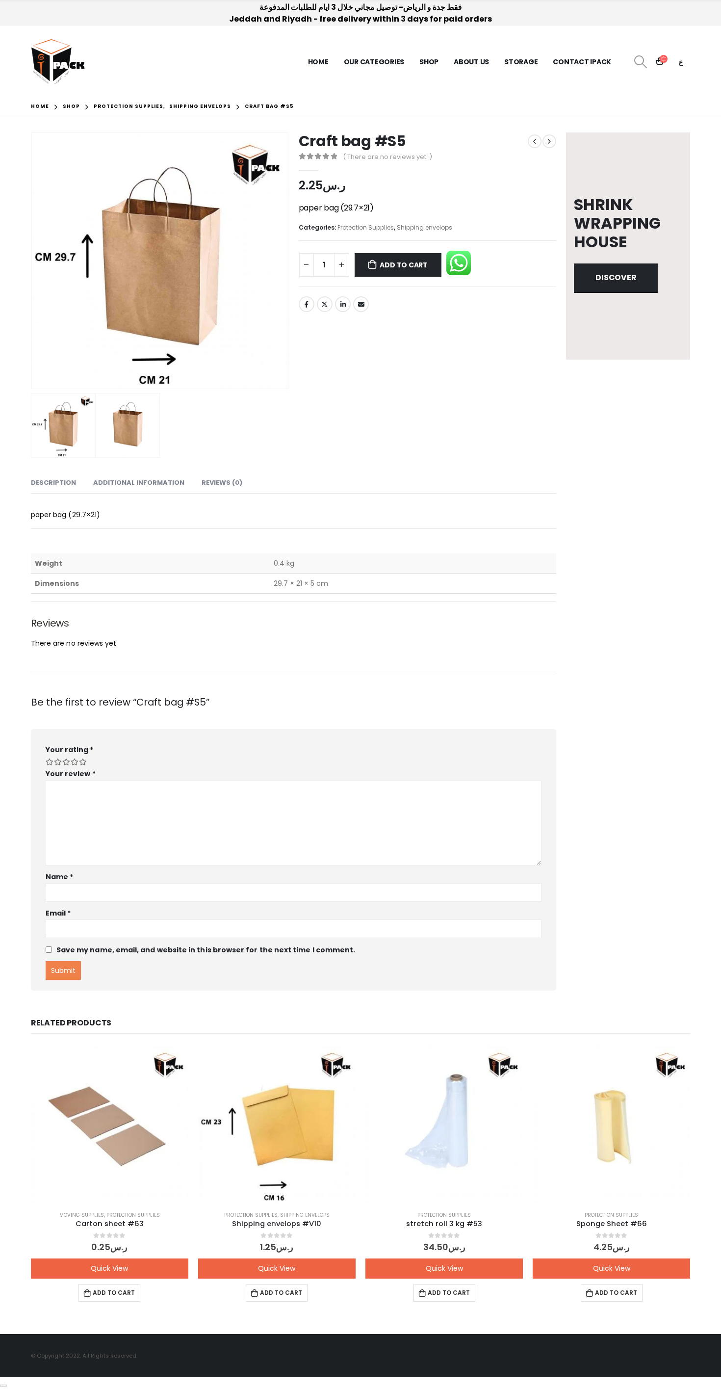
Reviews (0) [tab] (222, 482)
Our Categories (374, 62)
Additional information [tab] (138, 482)
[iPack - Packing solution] (58, 62)
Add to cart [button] (114, 1292)
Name (59, 877)
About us (471, 62)
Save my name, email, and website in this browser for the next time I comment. (205, 950)
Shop (428, 62)
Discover (615, 277)
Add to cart (404, 265)
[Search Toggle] (640, 61)
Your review (71, 774)
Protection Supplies (365, 227)
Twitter (325, 304)
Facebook (306, 304)
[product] (109, 1124)
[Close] (3, 1386)
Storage (521, 62)
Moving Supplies (81, 1215)
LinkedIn (343, 304)
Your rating (69, 750)
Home (318, 62)
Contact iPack (582, 62)
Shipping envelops (424, 227)
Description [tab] (53, 482)
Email (361, 304)
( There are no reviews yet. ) (387, 156)
